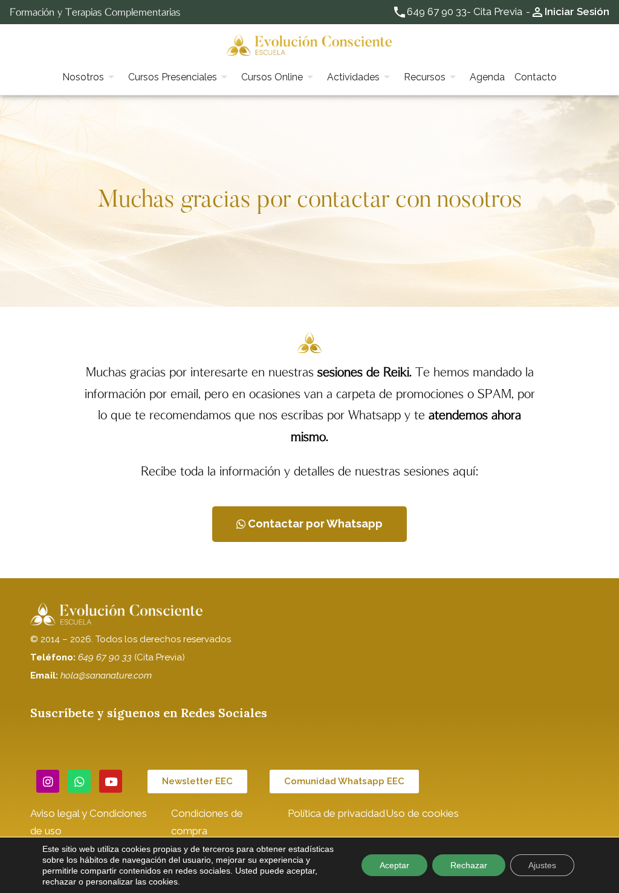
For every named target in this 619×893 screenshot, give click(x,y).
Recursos (425, 77)
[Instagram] (47, 781)
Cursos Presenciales (172, 77)
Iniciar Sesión (577, 11)
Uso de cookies (422, 813)
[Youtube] (110, 781)
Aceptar (394, 865)
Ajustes (542, 865)
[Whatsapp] (79, 781)
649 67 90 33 (437, 11)
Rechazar (468, 865)
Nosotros (83, 77)
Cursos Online (272, 77)
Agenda (487, 77)
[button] (309, 524)
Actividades (353, 77)
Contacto (535, 77)
